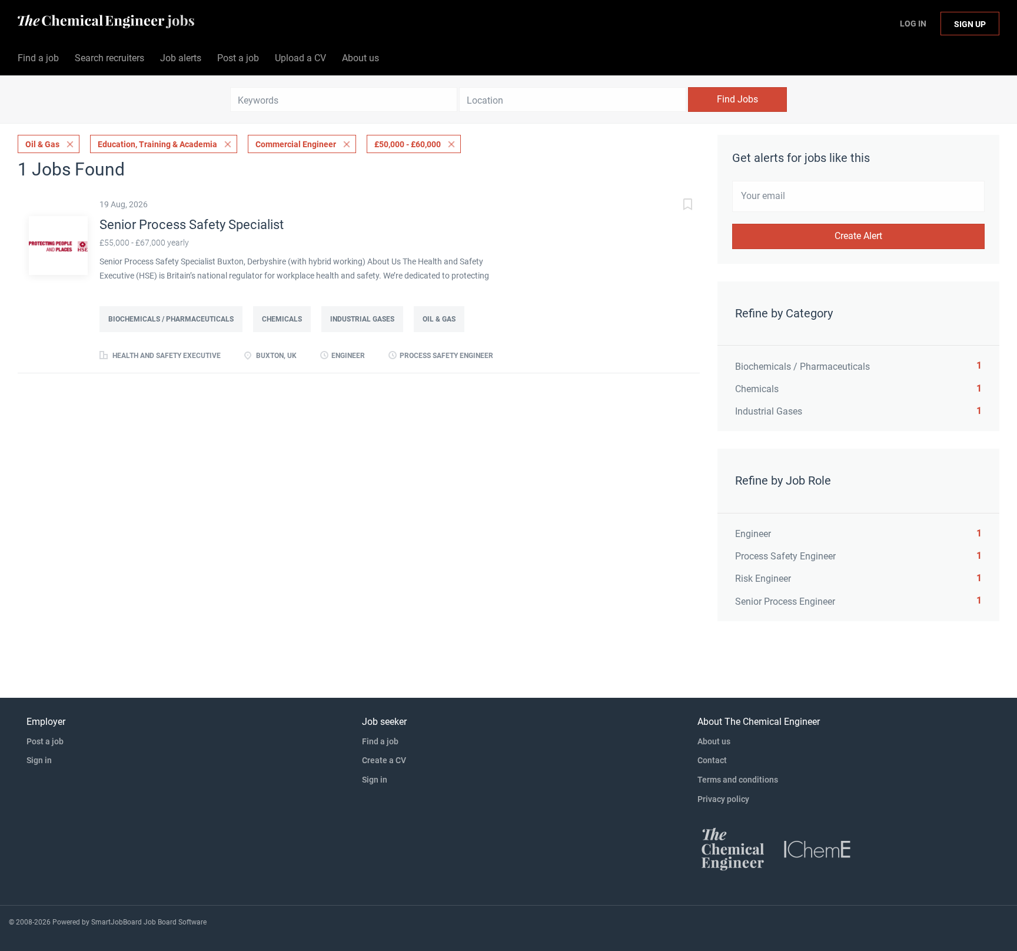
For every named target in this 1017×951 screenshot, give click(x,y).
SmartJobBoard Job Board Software (149, 922)
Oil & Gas (42, 144)
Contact (712, 760)
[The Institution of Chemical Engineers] (817, 848)
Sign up (970, 24)
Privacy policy (723, 799)
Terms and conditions (737, 779)
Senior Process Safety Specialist (191, 224)
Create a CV (384, 760)
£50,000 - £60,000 (407, 144)
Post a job (45, 741)
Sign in (39, 760)
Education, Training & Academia (157, 144)
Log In (913, 23)
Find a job (380, 741)
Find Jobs (737, 99)
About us (713, 741)
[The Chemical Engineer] (732, 848)
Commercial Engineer (295, 144)
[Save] (676, 205)
